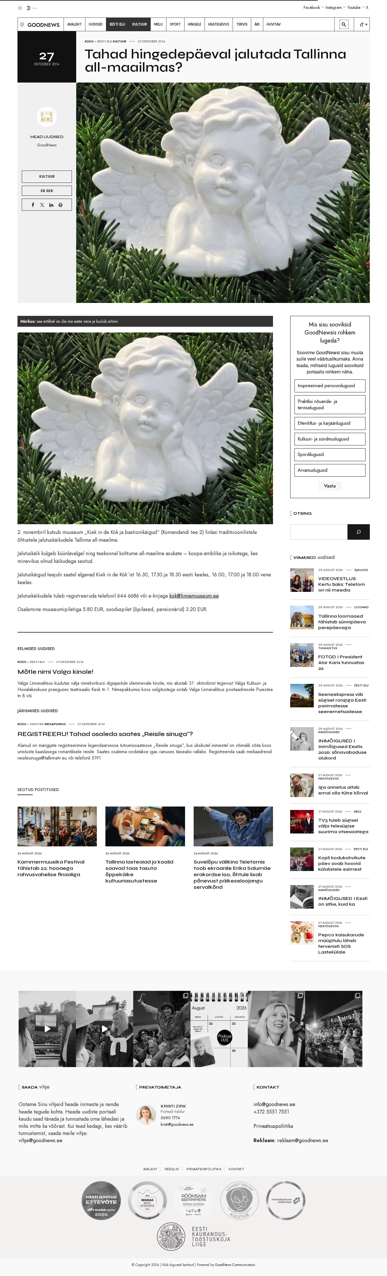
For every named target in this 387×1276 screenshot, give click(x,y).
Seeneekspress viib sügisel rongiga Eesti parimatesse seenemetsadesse (342, 703)
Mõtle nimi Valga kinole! (55, 672)
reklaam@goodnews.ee (302, 1140)
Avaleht (150, 1169)
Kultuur (119, 41)
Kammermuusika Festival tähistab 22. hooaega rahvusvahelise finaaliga (51, 868)
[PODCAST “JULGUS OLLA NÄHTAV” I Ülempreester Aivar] (219, 1029)
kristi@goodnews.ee (177, 1124)
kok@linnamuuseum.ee (194, 596)
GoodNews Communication (235, 1264)
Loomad (361, 607)
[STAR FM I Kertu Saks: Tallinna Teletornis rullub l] (276, 1029)
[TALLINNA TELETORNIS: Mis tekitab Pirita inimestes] (47, 1029)
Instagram (334, 7)
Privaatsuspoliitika (273, 1126)
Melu (358, 811)
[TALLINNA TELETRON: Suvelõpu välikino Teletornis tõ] (104, 1029)
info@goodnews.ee (274, 1104)
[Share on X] (42, 204)
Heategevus (328, 778)
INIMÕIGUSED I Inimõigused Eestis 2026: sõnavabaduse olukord (342, 749)
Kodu (89, 41)
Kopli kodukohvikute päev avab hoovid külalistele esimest (342, 863)
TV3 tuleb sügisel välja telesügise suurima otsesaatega (343, 825)
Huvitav (37, 724)
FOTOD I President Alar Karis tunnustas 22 (341, 662)
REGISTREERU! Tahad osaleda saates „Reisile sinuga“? (105, 734)
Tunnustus (327, 648)
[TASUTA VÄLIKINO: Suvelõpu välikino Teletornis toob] (161, 1029)
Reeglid (172, 1169)
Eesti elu (104, 41)
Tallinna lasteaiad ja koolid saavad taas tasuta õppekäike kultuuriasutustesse (139, 871)
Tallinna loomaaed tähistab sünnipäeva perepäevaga (342, 621)
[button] (21, 24)
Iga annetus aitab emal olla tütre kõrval (343, 790)
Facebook (312, 7)
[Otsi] (358, 532)
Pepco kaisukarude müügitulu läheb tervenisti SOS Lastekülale (341, 943)
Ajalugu (361, 569)
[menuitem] (74, 24)
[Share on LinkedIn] (51, 204)
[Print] (60, 204)
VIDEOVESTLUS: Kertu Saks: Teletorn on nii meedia (341, 584)
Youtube (353, 7)
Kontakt (236, 1169)
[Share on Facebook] (33, 204)
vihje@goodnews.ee (40, 1140)
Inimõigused (329, 732)
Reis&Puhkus (55, 724)
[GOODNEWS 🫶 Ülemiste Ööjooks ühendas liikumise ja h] (333, 1029)
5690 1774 (170, 1118)
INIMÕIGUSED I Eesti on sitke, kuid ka (343, 901)
